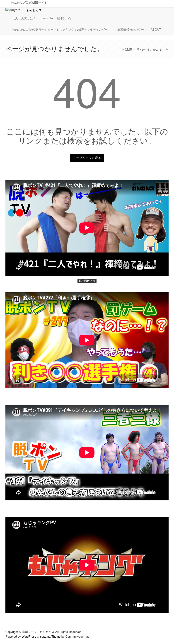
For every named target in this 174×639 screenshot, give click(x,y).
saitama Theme (50, 636)
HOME (127, 49)
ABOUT (156, 29)
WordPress (29, 636)
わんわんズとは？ (24, 18)
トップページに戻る (87, 157)
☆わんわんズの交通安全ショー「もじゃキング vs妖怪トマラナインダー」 (61, 29)
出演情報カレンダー (130, 29)
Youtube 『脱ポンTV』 (58, 18)
